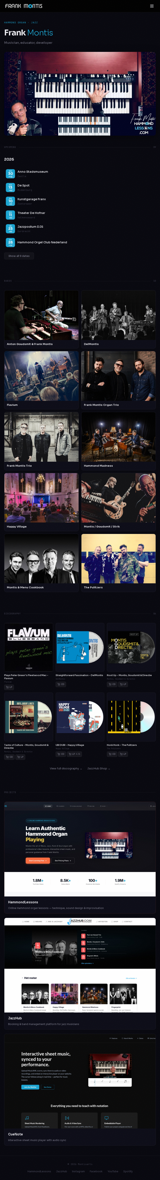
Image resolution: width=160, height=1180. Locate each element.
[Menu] (152, 6)
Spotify (128, 1171)
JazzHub (61, 1171)
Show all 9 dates (19, 256)
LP (11, 687)
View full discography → (66, 768)
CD (62, 684)
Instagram (78, 1171)
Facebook (96, 1171)
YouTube (113, 1171)
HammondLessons (39, 1171)
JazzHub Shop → (98, 768)
